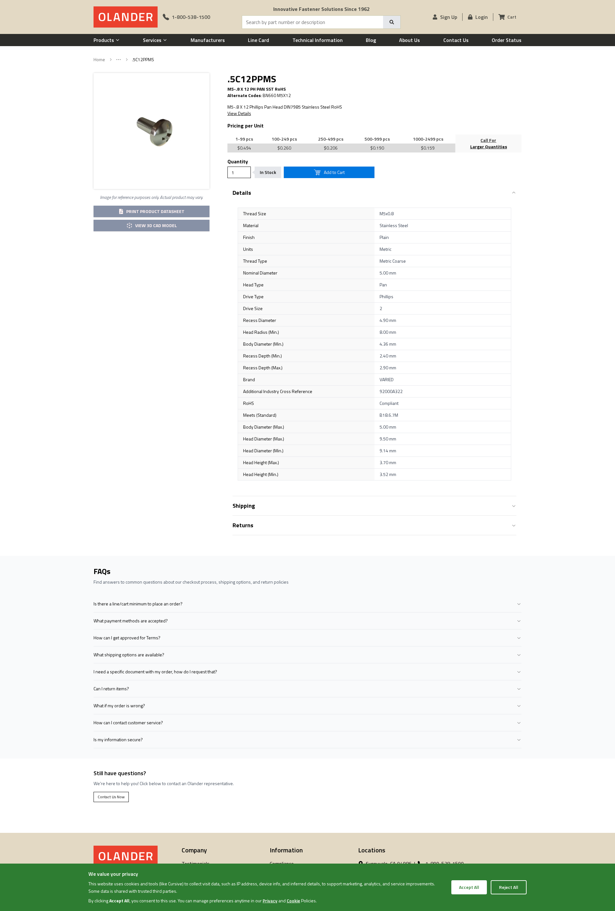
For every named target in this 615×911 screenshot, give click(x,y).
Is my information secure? (118, 739)
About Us (409, 40)
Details (242, 192)
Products (104, 40)
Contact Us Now (111, 797)
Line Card (258, 40)
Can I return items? (111, 688)
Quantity (237, 161)
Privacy (270, 900)
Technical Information (317, 40)
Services (152, 40)
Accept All (469, 887)
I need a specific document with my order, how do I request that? (155, 671)
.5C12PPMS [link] (143, 59)
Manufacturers (208, 40)
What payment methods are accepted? (131, 620)
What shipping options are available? (129, 654)
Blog (371, 40)
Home (99, 59)
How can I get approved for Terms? (127, 637)
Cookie (293, 900)
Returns (243, 525)
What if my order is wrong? (119, 705)
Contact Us (456, 40)
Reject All (508, 887)
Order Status (506, 40)
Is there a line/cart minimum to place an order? (138, 603)
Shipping (244, 505)
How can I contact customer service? (128, 722)
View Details (239, 113)
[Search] (391, 22)
